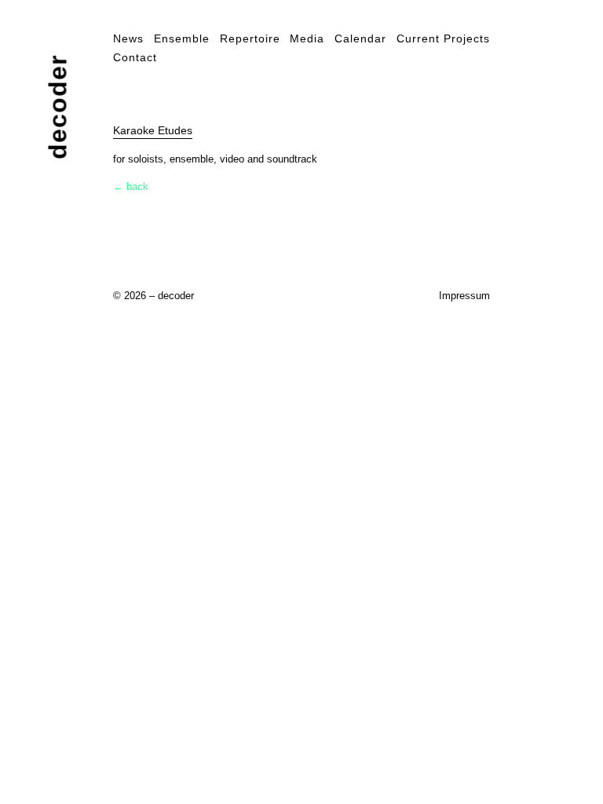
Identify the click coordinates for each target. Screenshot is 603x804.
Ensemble (182, 38)
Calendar (360, 38)
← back (130, 186)
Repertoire (250, 38)
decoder (58, 107)
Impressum (464, 296)
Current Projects (443, 38)
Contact (135, 57)
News (128, 38)
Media (307, 38)
